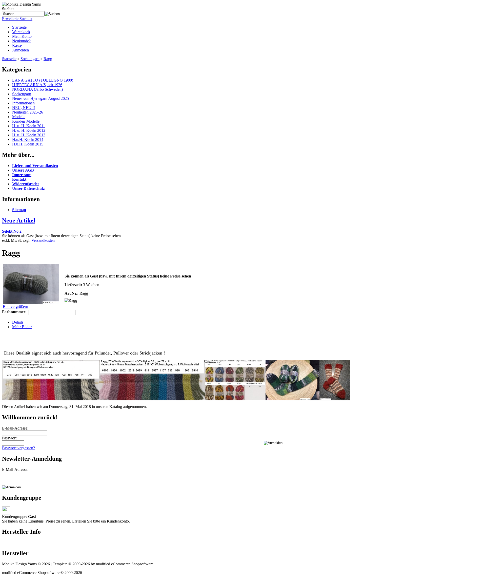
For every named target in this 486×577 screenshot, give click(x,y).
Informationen (23, 103)
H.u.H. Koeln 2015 (27, 144)
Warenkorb (21, 32)
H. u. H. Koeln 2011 (28, 126)
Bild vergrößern (15, 306)
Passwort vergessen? (18, 448)
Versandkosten (43, 240)
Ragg (48, 59)
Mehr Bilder (22, 327)
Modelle (18, 117)
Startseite (19, 27)
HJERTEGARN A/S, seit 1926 (37, 85)
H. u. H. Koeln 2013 (28, 135)
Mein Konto (22, 36)
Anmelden (20, 50)
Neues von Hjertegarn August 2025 (40, 98)
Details (17, 322)
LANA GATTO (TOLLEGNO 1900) (42, 80)
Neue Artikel (18, 220)
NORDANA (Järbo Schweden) (37, 89)
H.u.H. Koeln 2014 (27, 139)
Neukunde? (21, 41)
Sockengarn (30, 59)
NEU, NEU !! (23, 107)
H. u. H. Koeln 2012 (28, 130)
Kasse (17, 45)
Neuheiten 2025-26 (27, 112)
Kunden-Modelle (25, 121)
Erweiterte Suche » (17, 18)
